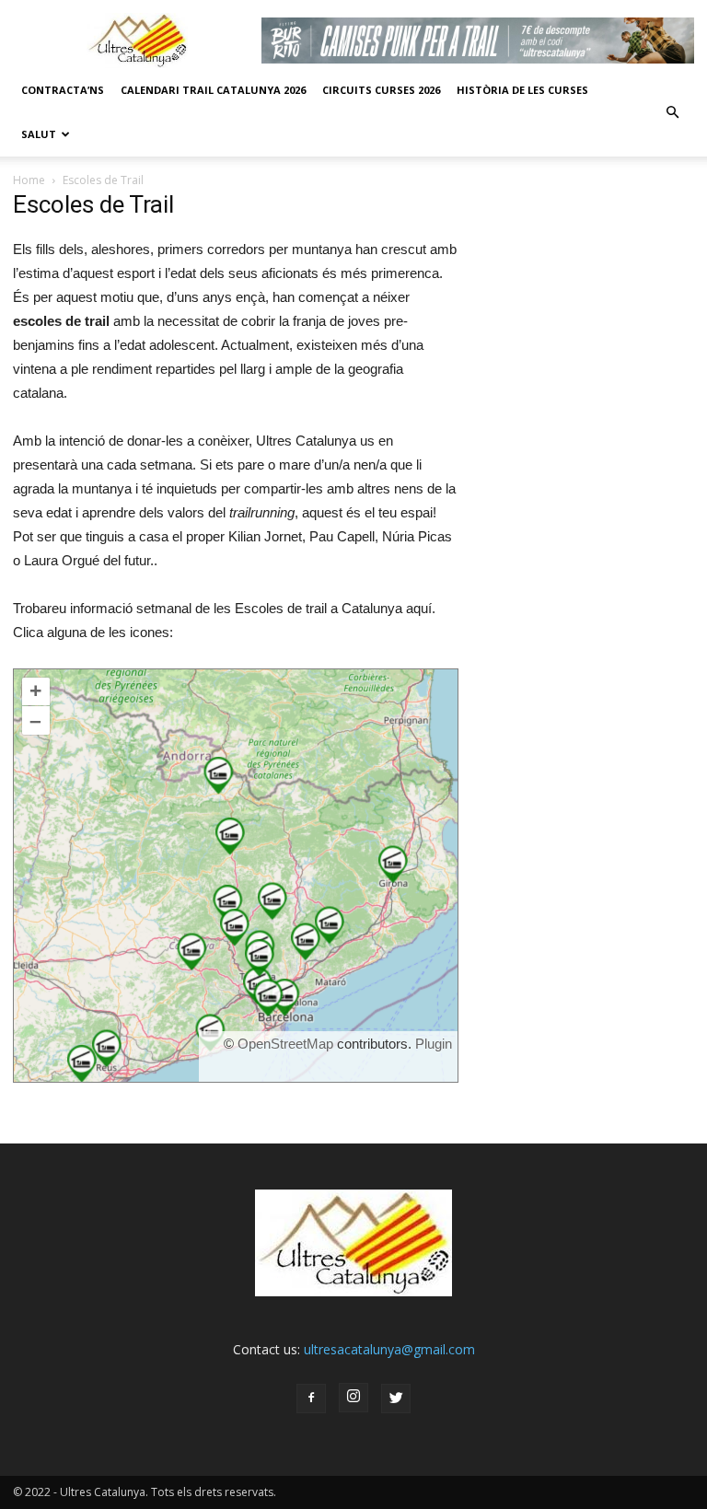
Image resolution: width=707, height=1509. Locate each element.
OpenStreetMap (285, 1043)
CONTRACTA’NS (62, 90)
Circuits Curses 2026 (381, 90)
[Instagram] (353, 1397)
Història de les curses (522, 90)
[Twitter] (396, 1398)
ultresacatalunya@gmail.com (389, 1349)
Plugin (431, 1043)
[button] (672, 112)
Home (29, 180)
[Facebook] (311, 1398)
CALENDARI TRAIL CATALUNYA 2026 (213, 90)
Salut (38, 134)
